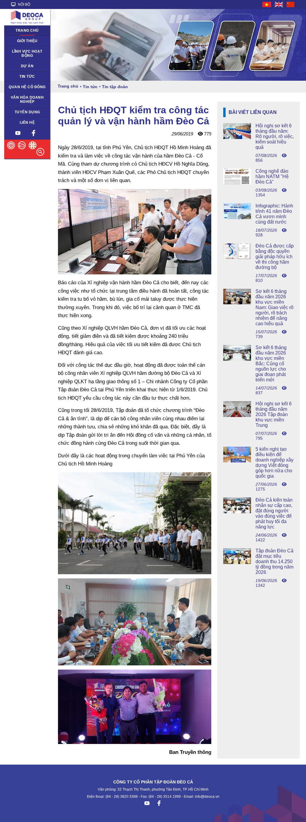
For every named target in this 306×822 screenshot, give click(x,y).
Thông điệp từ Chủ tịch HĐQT (23, 43)
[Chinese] (291, 4)
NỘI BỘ (23, 4)
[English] (279, 4)
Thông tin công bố (23, 87)
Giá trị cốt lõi (18, 97)
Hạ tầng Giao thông (24, 66)
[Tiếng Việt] (267, 4)
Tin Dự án (16, 76)
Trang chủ (27, 30)
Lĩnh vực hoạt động (27, 53)
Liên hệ (27, 122)
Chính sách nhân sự (25, 112)
